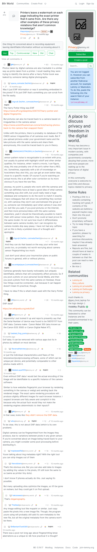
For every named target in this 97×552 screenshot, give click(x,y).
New (35, 53)
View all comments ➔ (12, 59)
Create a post (80, 60)
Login (81, 3)
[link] (29, 38)
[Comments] (14, 16)
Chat (51, 53)
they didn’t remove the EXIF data (41, 415)
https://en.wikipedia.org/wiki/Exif (18, 308)
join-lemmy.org (87, 547)
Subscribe (81, 54)
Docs (68, 547)
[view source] (38, 38)
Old (41, 53)
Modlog (87, 349)
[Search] (76, 3)
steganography (17, 499)
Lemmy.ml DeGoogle (82, 289)
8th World (8, 3)
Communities (23, 3)
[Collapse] (5, 65)
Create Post (36, 3)
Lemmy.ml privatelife (82, 286)
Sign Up (90, 3)
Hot (5, 53)
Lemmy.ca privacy (81, 292)
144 (24, 38)
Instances (59, 547)
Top (12, 53)
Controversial (23, 53)
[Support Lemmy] (45, 3)
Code (75, 547)
